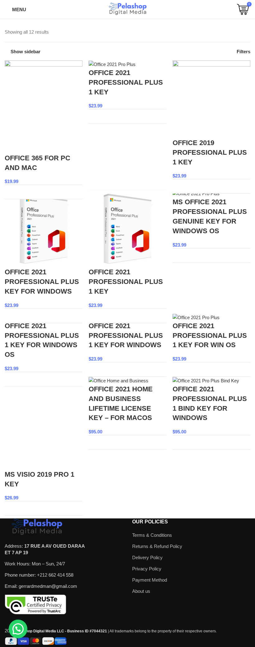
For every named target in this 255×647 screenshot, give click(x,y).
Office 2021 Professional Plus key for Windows (42, 281)
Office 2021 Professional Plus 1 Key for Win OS (210, 335)
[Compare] (73, 192)
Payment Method (149, 580)
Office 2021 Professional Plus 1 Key (126, 82)
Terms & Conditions (152, 535)
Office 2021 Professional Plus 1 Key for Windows (126, 335)
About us (141, 591)
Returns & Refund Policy (157, 546)
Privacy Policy (146, 568)
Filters (243, 51)
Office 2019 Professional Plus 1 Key (210, 152)
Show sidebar (25, 51)
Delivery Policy (147, 557)
